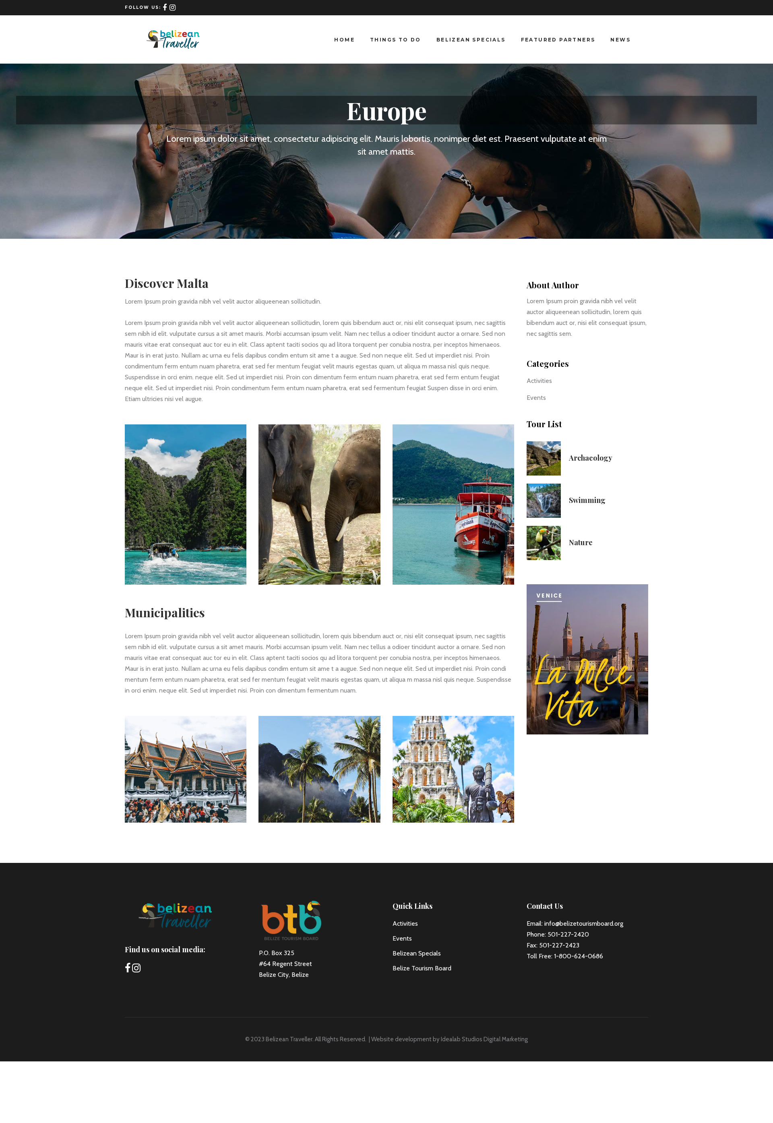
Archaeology (590, 458)
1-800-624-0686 (578, 956)
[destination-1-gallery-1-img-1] (185, 504)
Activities (539, 381)
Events (536, 397)
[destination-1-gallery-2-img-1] (185, 769)
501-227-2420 (568, 934)
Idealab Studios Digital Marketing (484, 1039)
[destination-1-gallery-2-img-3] (453, 769)
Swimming (587, 500)
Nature (581, 542)
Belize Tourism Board (422, 968)
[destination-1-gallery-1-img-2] (319, 504)
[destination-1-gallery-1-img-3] (453, 504)
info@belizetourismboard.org (583, 923)
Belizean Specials (417, 953)
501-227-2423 (559, 945)
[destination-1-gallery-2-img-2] (319, 769)
